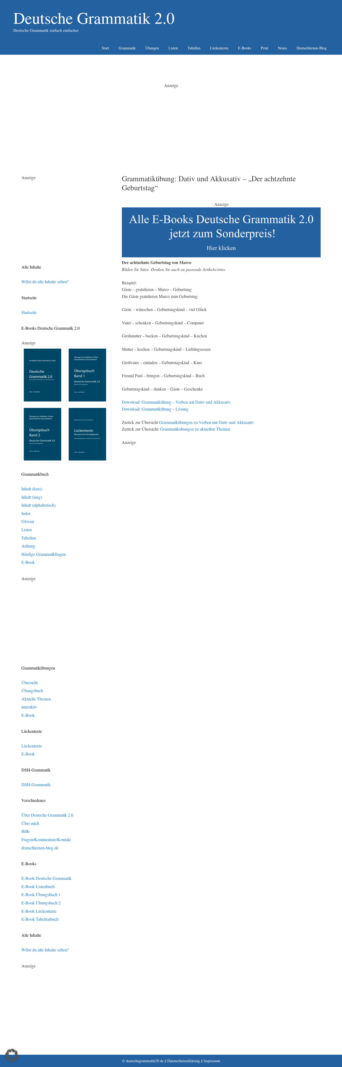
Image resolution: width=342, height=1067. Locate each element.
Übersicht (29, 682)
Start (105, 47)
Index (26, 513)
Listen (173, 47)
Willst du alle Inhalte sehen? (45, 281)
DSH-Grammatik (35, 784)
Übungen (152, 47)
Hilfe (25, 831)
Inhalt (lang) (31, 497)
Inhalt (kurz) (31, 488)
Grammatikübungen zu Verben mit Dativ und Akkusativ (206, 422)
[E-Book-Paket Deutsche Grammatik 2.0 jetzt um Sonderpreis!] (221, 255)
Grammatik (127, 47)
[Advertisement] (171, 126)
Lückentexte (219, 47)
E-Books (244, 47)
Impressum (212, 1060)
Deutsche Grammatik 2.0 (93, 17)
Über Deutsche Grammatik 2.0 (47, 815)
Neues (282, 47)
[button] (12, 1055)
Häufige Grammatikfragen (43, 554)
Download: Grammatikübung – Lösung (155, 409)
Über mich (30, 823)
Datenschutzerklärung (183, 1060)
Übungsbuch (32, 690)
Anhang (28, 546)
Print (264, 47)
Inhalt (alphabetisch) (38, 505)
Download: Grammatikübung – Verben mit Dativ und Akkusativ (176, 402)
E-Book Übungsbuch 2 (41, 902)
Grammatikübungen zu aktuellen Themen (195, 429)
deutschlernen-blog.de (40, 848)
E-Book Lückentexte (38, 911)
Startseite (29, 312)
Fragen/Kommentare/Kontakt (46, 839)
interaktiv (29, 707)
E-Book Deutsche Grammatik (46, 878)
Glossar (27, 521)
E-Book (28, 562)
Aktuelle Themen (36, 699)
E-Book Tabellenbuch (40, 919)
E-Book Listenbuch (38, 886)
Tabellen (194, 47)
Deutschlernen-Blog (312, 47)
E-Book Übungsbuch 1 (41, 894)
